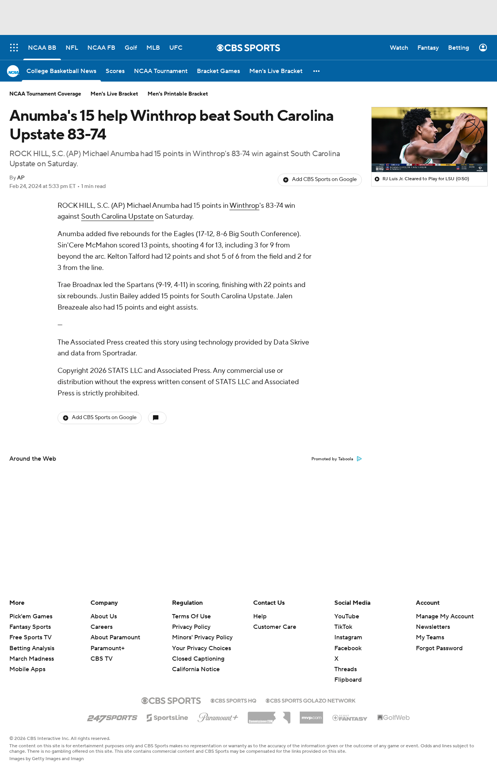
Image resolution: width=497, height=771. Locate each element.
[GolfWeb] (393, 718)
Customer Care (274, 627)
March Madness (31, 659)
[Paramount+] (218, 716)
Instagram (348, 637)
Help (260, 616)
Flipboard (348, 680)
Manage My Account (445, 616)
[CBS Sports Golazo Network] (311, 700)
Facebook (347, 648)
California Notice (196, 662)
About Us (103, 616)
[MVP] (311, 715)
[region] (429, 139)
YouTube (346, 616)
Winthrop (244, 205)
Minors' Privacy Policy (202, 637)
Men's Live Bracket (114, 94)
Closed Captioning (198, 651)
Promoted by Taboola (332, 459)
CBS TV (101, 659)
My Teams (430, 637)
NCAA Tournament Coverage (45, 94)
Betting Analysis (31, 648)
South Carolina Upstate (117, 216)
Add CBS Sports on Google (324, 179)
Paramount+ (107, 648)
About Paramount (115, 637)
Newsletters (433, 627)
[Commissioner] (269, 715)
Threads (345, 669)
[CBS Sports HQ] (233, 700)
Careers (101, 627)
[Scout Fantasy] (350, 717)
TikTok (343, 627)
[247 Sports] (112, 716)
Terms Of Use (191, 616)
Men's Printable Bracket (178, 94)
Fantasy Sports (30, 627)
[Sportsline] (167, 717)
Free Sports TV (30, 637)
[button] (317, 71)
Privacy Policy (191, 627)
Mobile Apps (27, 669)
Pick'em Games (30, 616)
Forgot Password (439, 648)
